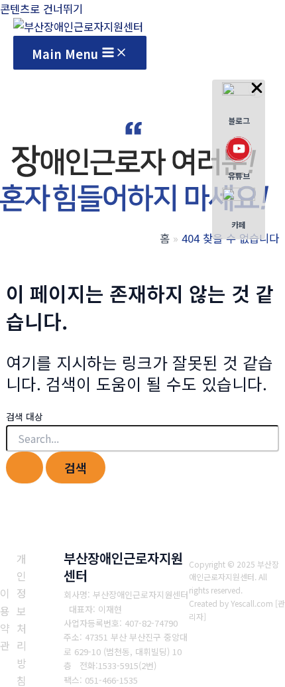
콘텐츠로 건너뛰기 (41, 9)
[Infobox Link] (238, 107)
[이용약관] (5, 619)
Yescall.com (252, 603)
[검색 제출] (24, 467)
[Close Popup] (257, 88)
